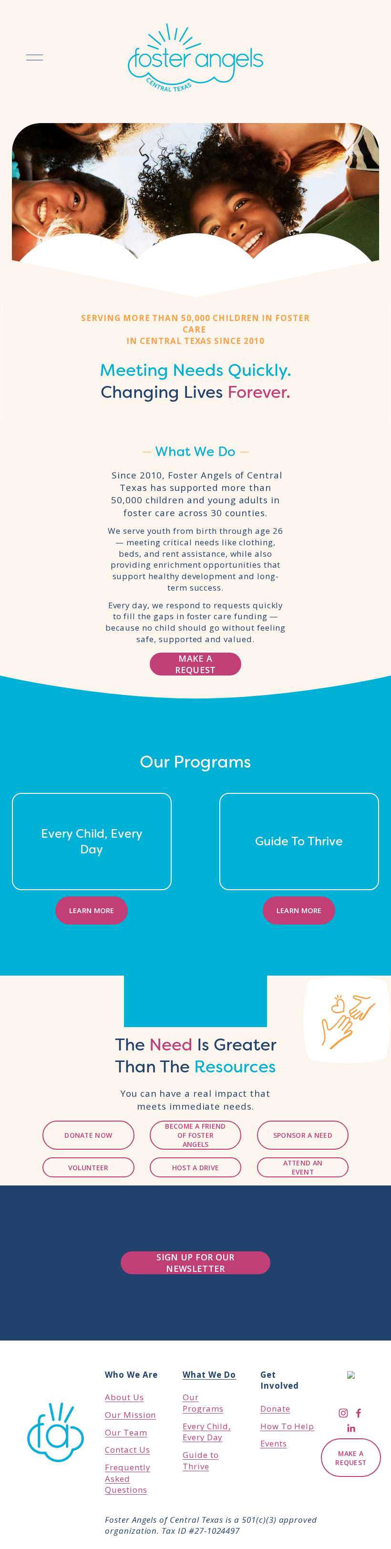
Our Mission (130, 1414)
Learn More (91, 910)
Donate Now (88, 1135)
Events (273, 1443)
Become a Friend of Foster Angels (195, 1135)
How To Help (287, 1426)
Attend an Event (303, 1167)
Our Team (126, 1432)
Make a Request (195, 664)
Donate (275, 1408)
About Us (124, 1397)
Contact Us (127, 1449)
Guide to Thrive (201, 1460)
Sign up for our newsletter (195, 1262)
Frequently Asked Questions (127, 1478)
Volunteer (88, 1167)
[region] (195, 859)
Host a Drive (195, 1167)
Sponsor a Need (302, 1135)
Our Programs (209, 1391)
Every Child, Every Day (207, 1432)
